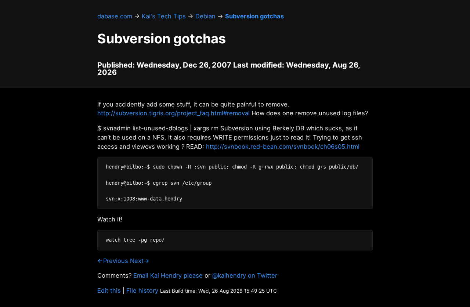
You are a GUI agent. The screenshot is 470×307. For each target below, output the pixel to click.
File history (142, 290)
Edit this (109, 290)
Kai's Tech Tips (164, 16)
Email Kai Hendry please (168, 275)
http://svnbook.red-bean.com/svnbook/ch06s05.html (282, 146)
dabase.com (114, 16)
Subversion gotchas (254, 16)
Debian (205, 16)
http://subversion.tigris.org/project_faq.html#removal (173, 113)
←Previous (112, 260)
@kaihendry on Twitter (244, 275)
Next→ (139, 260)
